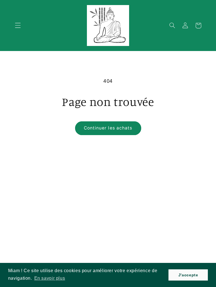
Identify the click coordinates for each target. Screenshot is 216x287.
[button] (17, 25)
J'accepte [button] (188, 275)
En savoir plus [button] (49, 278)
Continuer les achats (108, 128)
